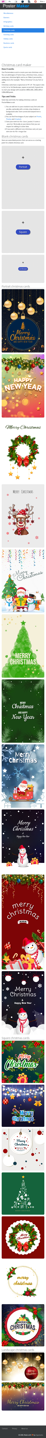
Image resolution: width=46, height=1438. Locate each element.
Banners (6, 17)
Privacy (14, 1428)
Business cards (8, 43)
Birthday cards (8, 26)
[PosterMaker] (15, 6)
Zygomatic (39, 1435)
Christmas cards (9, 30)
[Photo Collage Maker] (29, 1)
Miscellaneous (8, 13)
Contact (5, 1428)
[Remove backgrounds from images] (35, 1)
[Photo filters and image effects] (22, 1)
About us (24, 1428)
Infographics (7, 22)
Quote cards (7, 47)
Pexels (39, 116)
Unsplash (18, 119)
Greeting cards (8, 35)
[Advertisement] (23, 56)
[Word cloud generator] (9, 1)
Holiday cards (8, 39)
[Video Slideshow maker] (3, 1)
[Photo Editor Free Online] (16, 1)
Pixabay (9, 119)
